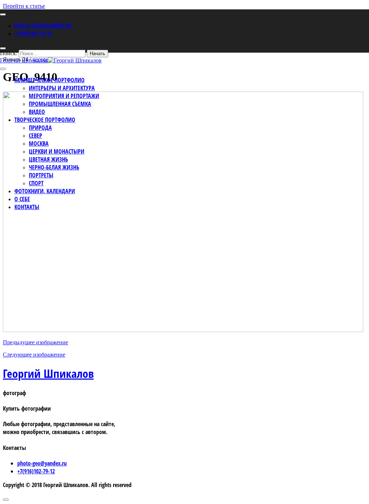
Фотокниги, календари (44, 191)
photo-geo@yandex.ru (43, 26)
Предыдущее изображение (35, 342)
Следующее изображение (34, 355)
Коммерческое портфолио (49, 80)
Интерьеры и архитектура (62, 88)
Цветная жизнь (48, 159)
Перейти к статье (24, 6)
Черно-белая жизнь (54, 167)
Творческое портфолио (44, 120)
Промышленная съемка (60, 104)
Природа (40, 128)
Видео (37, 112)
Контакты (26, 207)
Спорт (36, 183)
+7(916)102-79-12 (33, 33)
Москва (39, 143)
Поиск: (8, 53)
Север (35, 136)
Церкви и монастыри (56, 151)
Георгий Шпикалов (48, 373)
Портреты (41, 175)
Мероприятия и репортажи (64, 96)
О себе (22, 199)
